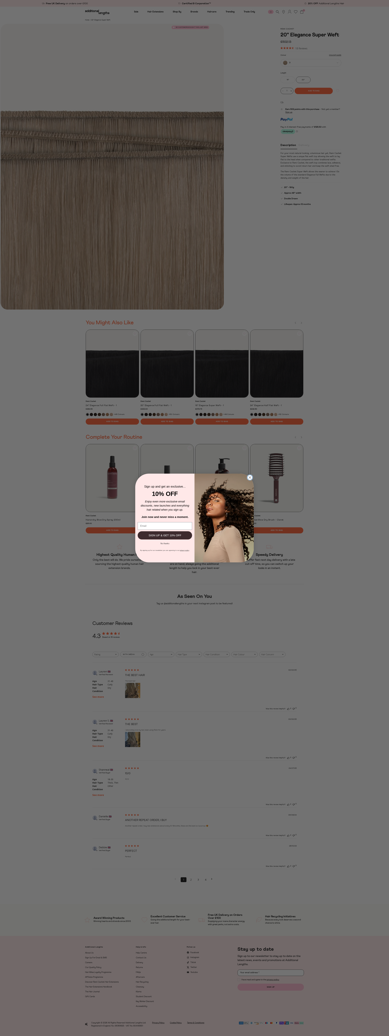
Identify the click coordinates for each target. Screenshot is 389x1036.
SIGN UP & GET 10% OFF (165, 535)
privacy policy (184, 550)
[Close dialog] (250, 477)
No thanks (164, 543)
